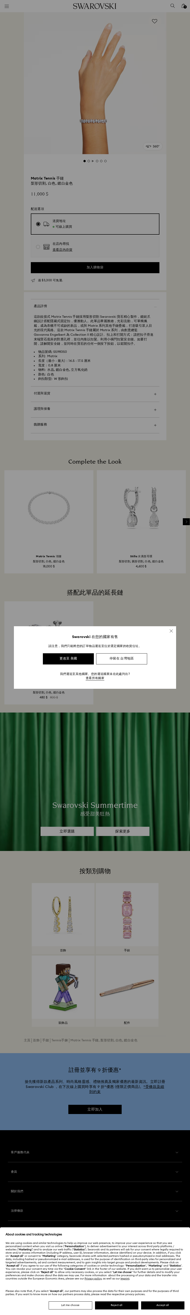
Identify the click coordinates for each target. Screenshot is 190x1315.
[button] (171, 630)
